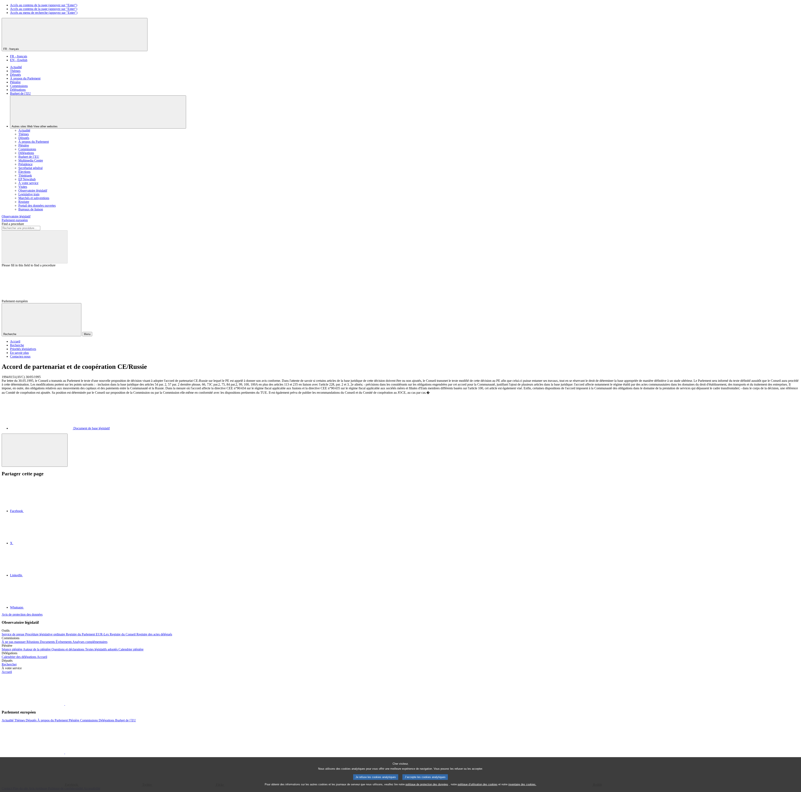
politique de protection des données (427, 784)
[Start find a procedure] (35, 246)
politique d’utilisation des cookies (477, 784)
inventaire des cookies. (522, 784)
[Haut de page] (35, 450)
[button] (65, 704)
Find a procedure (13, 224)
